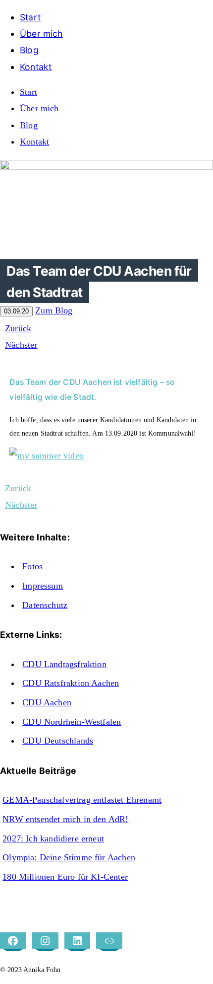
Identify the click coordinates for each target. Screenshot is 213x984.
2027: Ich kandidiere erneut (53, 838)
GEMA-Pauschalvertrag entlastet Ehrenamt (81, 800)
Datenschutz (44, 605)
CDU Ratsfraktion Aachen (70, 683)
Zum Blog (53, 310)
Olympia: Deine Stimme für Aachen (68, 857)
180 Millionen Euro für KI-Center (65, 877)
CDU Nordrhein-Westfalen (71, 722)
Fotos (32, 566)
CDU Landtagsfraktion (64, 664)
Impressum (42, 586)
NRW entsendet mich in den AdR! (65, 819)
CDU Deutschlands (57, 741)
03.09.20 (16, 311)
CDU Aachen (46, 702)
